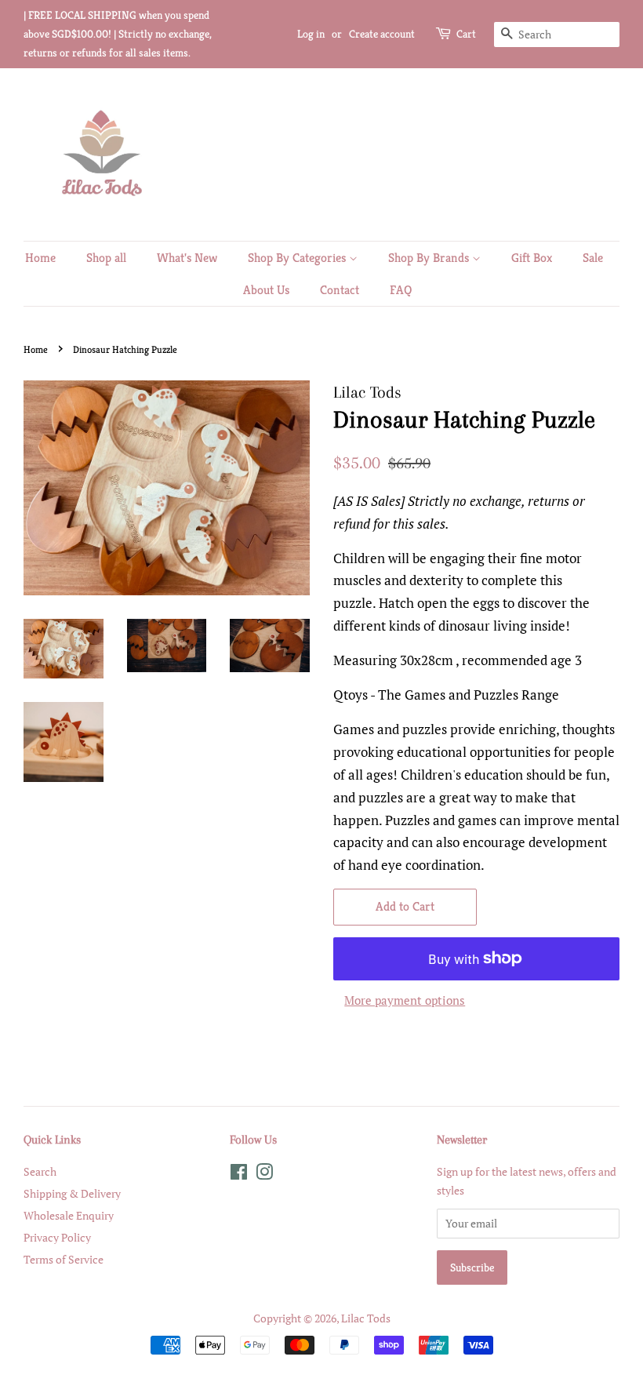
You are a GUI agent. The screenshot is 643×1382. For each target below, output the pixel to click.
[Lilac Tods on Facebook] (239, 1174)
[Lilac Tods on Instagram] (264, 1174)
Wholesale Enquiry (69, 1215)
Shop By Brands (430, 257)
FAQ (401, 290)
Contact (339, 290)
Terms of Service (64, 1259)
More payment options (404, 1000)
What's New (187, 257)
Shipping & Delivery (72, 1193)
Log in (311, 34)
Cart (466, 34)
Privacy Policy (57, 1237)
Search (40, 1171)
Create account (382, 34)
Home (40, 257)
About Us (266, 290)
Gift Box (531, 257)
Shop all (106, 257)
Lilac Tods (366, 1318)
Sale (593, 257)
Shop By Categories (298, 257)
